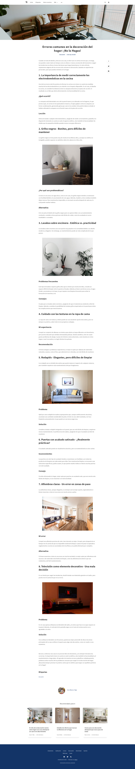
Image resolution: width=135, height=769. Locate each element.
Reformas (65, 753)
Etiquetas (38, 2)
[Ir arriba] (108, 61)
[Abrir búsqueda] (105, 2)
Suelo (70, 753)
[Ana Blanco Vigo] (61, 690)
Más (55, 2)
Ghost (76, 759)
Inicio (31, 2)
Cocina (64, 750)
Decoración (62, 54)
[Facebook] (108, 71)
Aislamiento (50, 750)
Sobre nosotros (47, 2)
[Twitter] (108, 66)
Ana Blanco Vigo (72, 690)
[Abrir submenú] (61, 2)
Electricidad (78, 750)
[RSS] (70, 756)
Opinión (85, 750)
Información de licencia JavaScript (67, 762)
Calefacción (58, 750)
